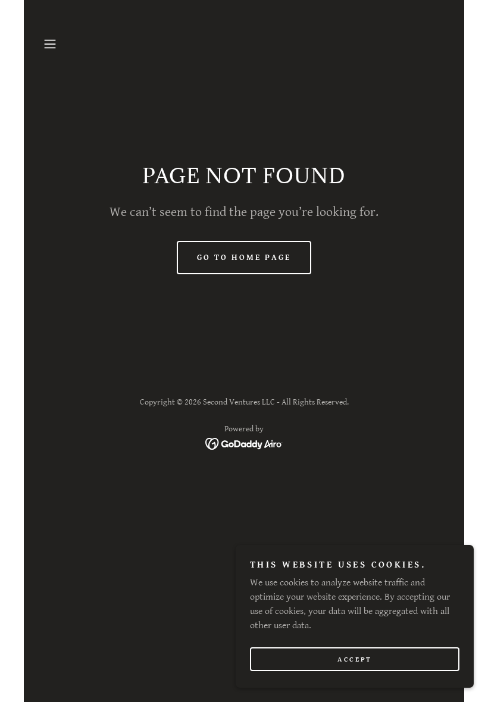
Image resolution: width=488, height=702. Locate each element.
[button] (69, 44)
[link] (244, 443)
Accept (354, 659)
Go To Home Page (244, 257)
